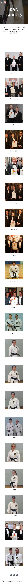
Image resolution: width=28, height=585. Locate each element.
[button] (2, 2)
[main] (14, 12)
